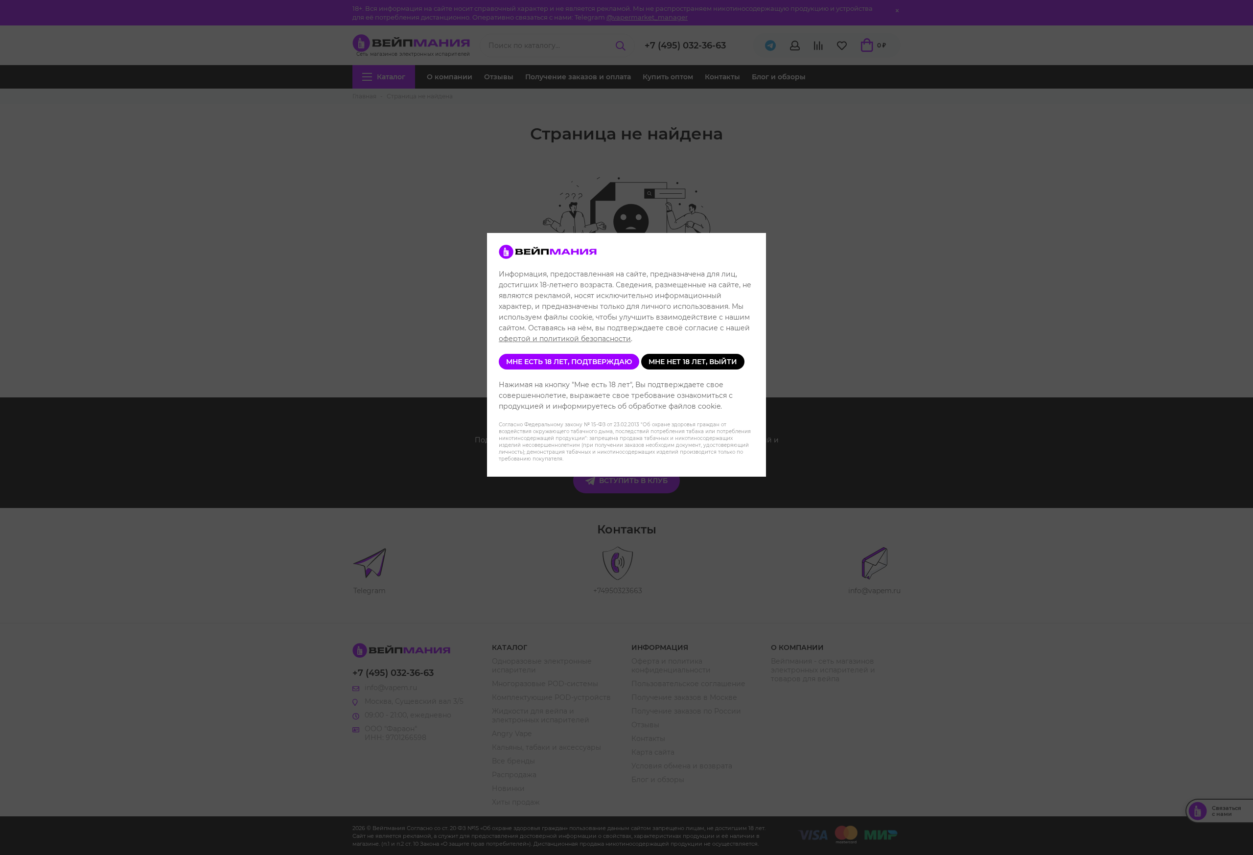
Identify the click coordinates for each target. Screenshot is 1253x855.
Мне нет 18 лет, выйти (693, 361)
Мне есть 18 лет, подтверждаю (569, 361)
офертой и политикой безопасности (565, 338)
